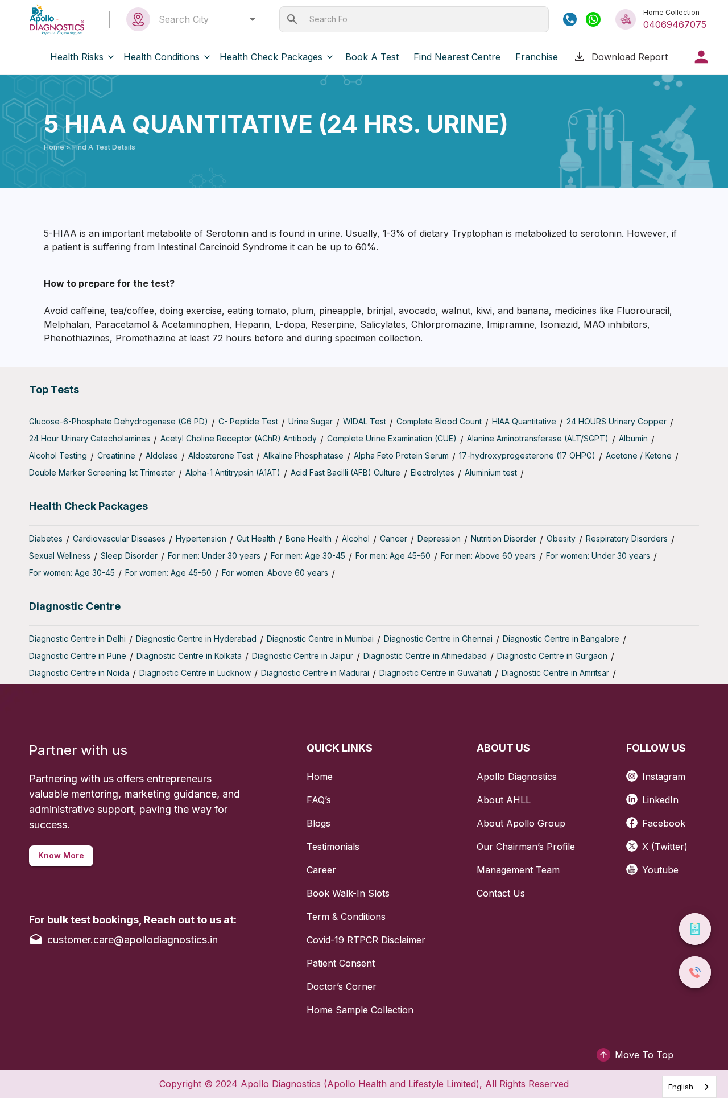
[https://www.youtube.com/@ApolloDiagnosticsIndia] (634, 865)
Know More (61, 855)
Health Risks (77, 57)
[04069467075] (570, 19)
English (680, 1086)
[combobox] (204, 19)
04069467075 (674, 24)
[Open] (252, 19)
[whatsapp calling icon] (593, 19)
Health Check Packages (271, 57)
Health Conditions (161, 57)
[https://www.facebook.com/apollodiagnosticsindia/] (634, 819)
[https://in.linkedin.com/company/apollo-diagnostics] (634, 795)
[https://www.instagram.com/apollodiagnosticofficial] (634, 772)
